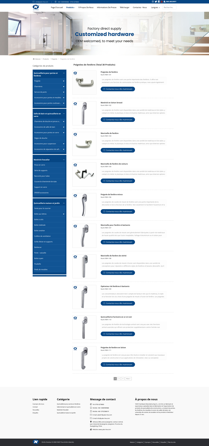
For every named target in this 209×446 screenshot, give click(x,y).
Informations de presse (106, 7)
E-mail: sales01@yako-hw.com (101, 415)
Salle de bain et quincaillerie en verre (47, 114)
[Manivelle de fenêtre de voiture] (84, 174)
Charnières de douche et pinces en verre (47, 121)
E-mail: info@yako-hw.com (100, 418)
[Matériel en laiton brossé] (84, 113)
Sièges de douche (40, 138)
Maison (38, 59)
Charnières (38, 86)
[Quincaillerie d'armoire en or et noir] (84, 327)
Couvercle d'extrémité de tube (45, 181)
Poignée (54, 59)
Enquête (35, 413)
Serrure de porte (40, 92)
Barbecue (37, 247)
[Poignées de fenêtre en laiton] (84, 358)
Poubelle (37, 264)
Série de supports (40, 170)
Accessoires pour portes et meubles (47, 97)
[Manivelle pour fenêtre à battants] (84, 236)
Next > (128, 379)
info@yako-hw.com (42, 2)
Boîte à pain (38, 258)
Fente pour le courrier (42, 208)
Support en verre (40, 187)
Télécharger (124, 7)
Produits (70, 7)
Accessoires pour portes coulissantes (47, 103)
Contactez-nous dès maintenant (117, 89)
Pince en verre (39, 165)
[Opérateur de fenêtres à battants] (84, 297)
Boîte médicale (39, 225)
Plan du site (171, 442)
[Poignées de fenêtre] (84, 83)
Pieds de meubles (40, 269)
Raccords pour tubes (42, 176)
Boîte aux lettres (40, 214)
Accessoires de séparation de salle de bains (47, 149)
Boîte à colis (38, 219)
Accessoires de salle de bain (44, 127)
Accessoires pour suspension (45, 143)
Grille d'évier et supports (43, 242)
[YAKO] (104, 33)
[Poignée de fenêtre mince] (84, 205)
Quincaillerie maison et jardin (47, 203)
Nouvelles (36, 410)
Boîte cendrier (39, 230)
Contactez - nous (140, 7)
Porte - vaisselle (40, 253)
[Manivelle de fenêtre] (84, 144)
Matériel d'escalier (42, 160)
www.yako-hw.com (105, 429)
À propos (148, 442)
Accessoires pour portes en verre (46, 132)
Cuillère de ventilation (42, 236)
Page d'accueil (57, 7)
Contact (35, 407)
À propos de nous (86, 7)
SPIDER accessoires (41, 193)
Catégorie (140, 442)
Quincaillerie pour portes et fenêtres (46, 74)
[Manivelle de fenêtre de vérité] (84, 266)
